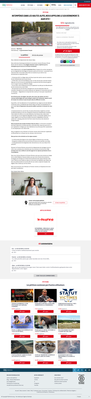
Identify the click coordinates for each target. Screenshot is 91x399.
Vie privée (44, 390)
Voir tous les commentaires (45, 275)
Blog (59, 5)
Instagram (36, 383)
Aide (28, 390)
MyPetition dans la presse (60, 381)
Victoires (40, 5)
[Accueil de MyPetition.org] (7, 5)
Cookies (50, 390)
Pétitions (18, 9)
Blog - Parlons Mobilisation (13, 379)
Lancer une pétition (84, 5)
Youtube (36, 385)
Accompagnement (11, 381)
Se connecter (87, 1)
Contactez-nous (37, 390)
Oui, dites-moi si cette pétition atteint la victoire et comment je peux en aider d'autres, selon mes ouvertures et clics (68, 43)
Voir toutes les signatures (67, 65)
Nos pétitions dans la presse (61, 379)
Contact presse (58, 383)
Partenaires (51, 392)
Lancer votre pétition (12, 377)
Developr (29, 396)
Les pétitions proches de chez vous (15, 385)
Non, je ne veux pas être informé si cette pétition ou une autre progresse (66, 47)
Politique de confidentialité (59, 390)
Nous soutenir (68, 5)
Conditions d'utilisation (42, 392)
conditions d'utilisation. (73, 57)
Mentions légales (71, 390)
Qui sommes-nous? (58, 377)
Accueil (23, 5)
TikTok (36, 379)
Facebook (36, 377)
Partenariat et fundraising (13, 383)
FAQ (32, 390)
